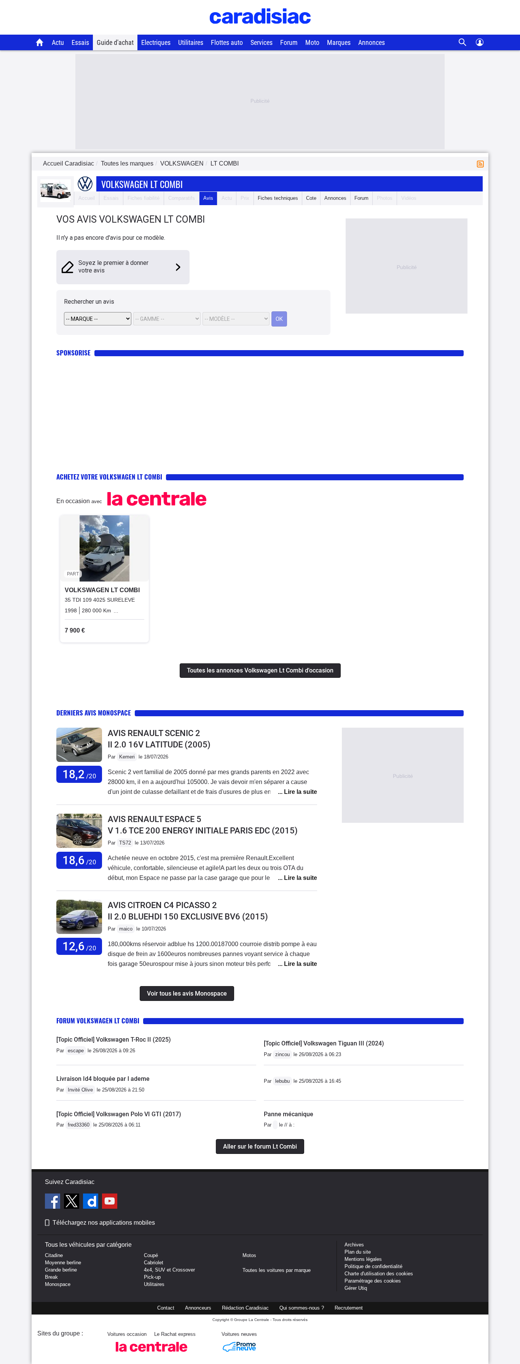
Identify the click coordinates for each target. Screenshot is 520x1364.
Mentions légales (363, 1259)
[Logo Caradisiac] (260, 30)
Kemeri (127, 757)
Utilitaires (190, 42)
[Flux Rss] (481, 163)
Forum (289, 42)
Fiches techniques (278, 198)
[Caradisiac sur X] (72, 1202)
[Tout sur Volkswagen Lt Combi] (55, 200)
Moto (312, 42)
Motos (249, 1255)
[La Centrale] (151, 1354)
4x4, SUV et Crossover (169, 1270)
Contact (165, 1308)
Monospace (57, 1284)
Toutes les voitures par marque (276, 1270)
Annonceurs (198, 1308)
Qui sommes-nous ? (301, 1308)
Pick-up (152, 1277)
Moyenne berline (63, 1262)
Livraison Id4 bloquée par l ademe (103, 1078)
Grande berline (61, 1270)
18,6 (79, 860)
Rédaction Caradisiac (245, 1308)
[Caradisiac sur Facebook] (53, 1202)
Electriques (156, 42)
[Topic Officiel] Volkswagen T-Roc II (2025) (113, 1039)
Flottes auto (227, 42)
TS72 (125, 843)
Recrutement (349, 1308)
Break (51, 1277)
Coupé (151, 1255)
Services (261, 42)
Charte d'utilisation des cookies (379, 1273)
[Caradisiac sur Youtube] (109, 1202)
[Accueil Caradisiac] (40, 42)
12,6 (79, 946)
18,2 (79, 774)
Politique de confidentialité (373, 1266)
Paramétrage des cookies (373, 1281)
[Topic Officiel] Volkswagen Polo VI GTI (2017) (118, 1114)
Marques (339, 42)
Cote (311, 198)
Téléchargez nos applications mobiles (104, 1222)
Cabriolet (153, 1262)
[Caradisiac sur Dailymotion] (91, 1202)
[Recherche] (462, 42)
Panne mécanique (288, 1114)
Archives (354, 1245)
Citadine (54, 1255)
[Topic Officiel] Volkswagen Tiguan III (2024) (324, 1043)
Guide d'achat (115, 42)
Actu (58, 42)
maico (125, 929)
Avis (208, 198)
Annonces (371, 42)
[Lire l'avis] (79, 762)
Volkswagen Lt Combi (142, 184)
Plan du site (358, 1252)
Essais (80, 42)
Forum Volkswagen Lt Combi (97, 1020)
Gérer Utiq (356, 1288)
